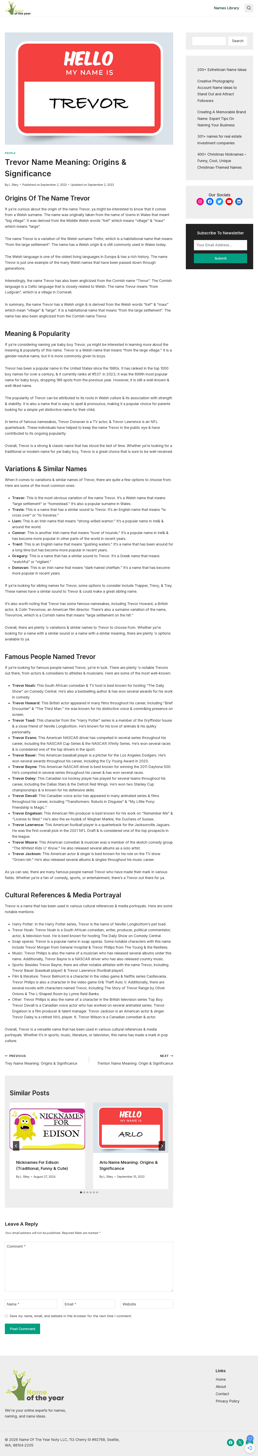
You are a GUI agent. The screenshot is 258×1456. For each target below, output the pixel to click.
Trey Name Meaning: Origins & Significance (41, 1059)
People (10, 153)
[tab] (81, 1192)
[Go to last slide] (16, 1146)
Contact (222, 1394)
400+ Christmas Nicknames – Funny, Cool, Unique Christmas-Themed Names (221, 160)
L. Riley (13, 184)
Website (129, 1304)
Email (70, 1304)
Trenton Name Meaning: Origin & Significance (135, 1059)
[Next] (162, 1146)
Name (13, 1304)
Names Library (226, 8)
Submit (221, 258)
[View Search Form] (249, 8)
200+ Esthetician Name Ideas (222, 70)
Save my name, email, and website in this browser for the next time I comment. (70, 1316)
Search (237, 41)
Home (221, 1379)
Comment (16, 1246)
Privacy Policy (227, 1401)
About (221, 1386)
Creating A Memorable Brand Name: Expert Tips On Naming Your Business (221, 118)
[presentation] (47, 1128)
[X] (240, 1442)
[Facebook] (230, 1442)
